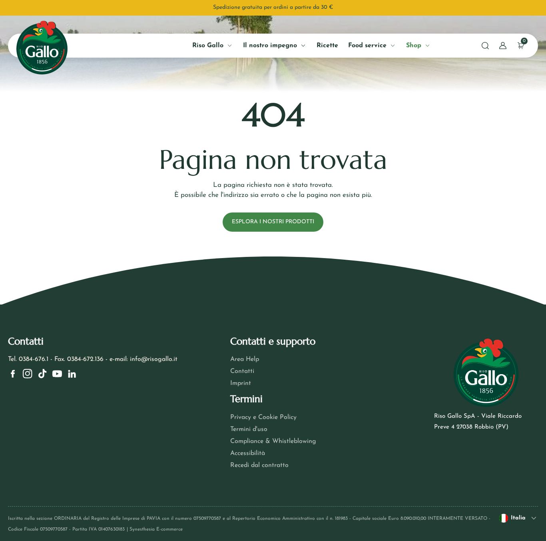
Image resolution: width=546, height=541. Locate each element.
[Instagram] (27, 374)
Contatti (242, 371)
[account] (502, 45)
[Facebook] (13, 374)
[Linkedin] (72, 374)
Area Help (244, 359)
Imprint (240, 383)
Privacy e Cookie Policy (263, 417)
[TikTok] (42, 374)
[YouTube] (57, 374)
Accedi (91, 183)
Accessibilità (247, 453)
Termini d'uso (248, 429)
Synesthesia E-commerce (156, 529)
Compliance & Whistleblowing (273, 441)
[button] (485, 45)
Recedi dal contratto (259, 465)
